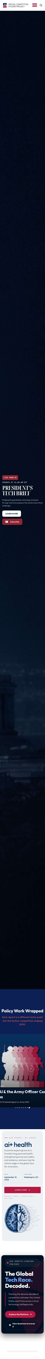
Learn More (22, 1190)
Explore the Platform (18, 1314)
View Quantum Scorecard (23, 1325)
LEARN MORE (11, 513)
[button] (12, 522)
